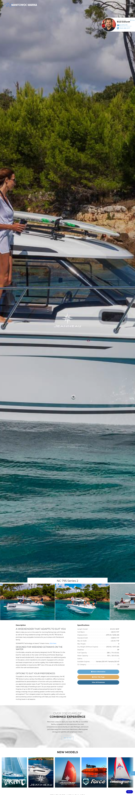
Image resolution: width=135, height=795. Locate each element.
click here (53, 643)
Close (133, 20)
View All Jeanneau (98, 682)
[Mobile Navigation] (130, 4)
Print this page (99, 677)
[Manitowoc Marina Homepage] (20, 4)
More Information (99, 672)
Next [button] (131, 602)
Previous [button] (1, 602)
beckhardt (125, 25)
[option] (27, 602)
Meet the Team (67, 737)
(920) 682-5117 (124, 28)
